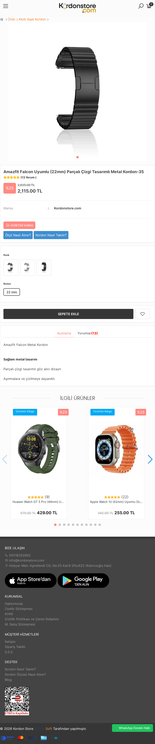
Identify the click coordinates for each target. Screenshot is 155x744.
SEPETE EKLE (68, 314)
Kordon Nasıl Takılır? (20, 669)
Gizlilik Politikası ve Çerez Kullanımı (32, 619)
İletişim (10, 642)
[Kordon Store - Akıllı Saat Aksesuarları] (77, 8)
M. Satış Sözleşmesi (20, 624)
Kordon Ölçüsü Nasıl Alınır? (25, 674)
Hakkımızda (14, 604)
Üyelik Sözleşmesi (18, 609)
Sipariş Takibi (15, 647)
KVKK (9, 614)
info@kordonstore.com (26, 560)
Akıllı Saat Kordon (32, 19)
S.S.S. (9, 652)
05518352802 (19, 555)
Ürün (11, 19)
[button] (77, 157)
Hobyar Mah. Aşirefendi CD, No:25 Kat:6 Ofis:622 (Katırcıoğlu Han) (59, 566)
